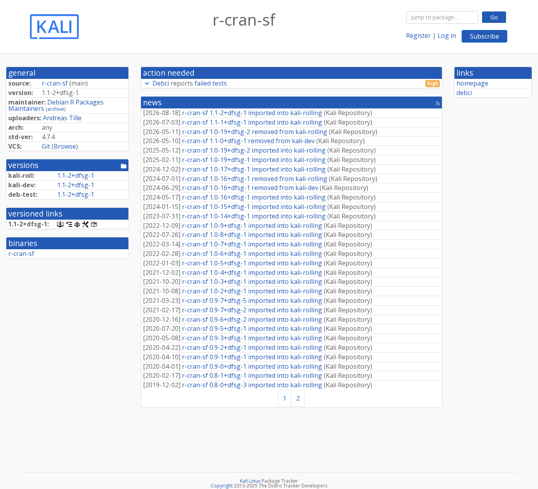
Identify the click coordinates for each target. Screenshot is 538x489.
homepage (472, 83)
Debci (160, 83)
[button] (147, 83)
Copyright (222, 485)
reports (295, 83)
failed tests (211, 83)
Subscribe (484, 36)
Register (418, 35)
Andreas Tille (62, 118)
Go (494, 17)
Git (46, 146)
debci (464, 92)
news (152, 102)
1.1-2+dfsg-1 (75, 175)
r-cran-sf (55, 83)
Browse (65, 146)
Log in (447, 35)
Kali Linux (250, 481)
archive (55, 108)
